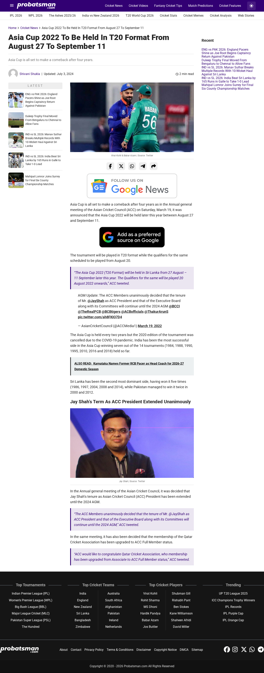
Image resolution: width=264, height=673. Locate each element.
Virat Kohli (150, 593)
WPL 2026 (35, 15)
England (82, 600)
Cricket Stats (168, 15)
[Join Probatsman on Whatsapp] (252, 651)
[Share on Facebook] (110, 166)
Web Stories (246, 15)
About (64, 650)
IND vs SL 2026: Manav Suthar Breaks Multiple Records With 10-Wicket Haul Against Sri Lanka (228, 71)
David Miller (181, 627)
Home (12, 28)
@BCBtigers (111, 312)
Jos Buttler (150, 627)
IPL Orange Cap (233, 620)
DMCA (184, 650)
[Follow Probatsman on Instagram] (235, 651)
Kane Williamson (181, 613)
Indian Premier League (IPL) (31, 593)
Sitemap (197, 650)
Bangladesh (83, 620)
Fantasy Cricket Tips (168, 6)
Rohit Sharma (150, 600)
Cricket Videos (138, 6)
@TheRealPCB (89, 312)
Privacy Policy (94, 650)
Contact (76, 650)
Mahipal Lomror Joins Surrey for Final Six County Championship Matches (42, 180)
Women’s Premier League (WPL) (30, 600)
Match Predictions (200, 6)
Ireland (113, 620)
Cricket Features (230, 6)
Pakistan (114, 613)
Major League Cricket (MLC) (31, 613)
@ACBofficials (132, 312)
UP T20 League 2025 (233, 593)
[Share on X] (121, 166)
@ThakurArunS (156, 312)
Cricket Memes (193, 15)
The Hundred (30, 627)
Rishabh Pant (181, 600)
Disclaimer (143, 650)
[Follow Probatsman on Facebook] (227, 651)
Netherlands (113, 627)
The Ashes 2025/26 (62, 15)
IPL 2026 (16, 15)
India (82, 593)
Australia (113, 593)
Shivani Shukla (30, 74)
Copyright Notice (165, 650)
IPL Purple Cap (233, 613)
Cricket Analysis (221, 15)
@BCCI (174, 306)
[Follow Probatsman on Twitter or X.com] (244, 651)
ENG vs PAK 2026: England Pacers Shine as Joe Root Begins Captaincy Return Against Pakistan (226, 53)
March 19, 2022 (150, 326)
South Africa (113, 600)
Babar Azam (150, 620)
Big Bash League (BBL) (30, 607)
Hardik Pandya (150, 613)
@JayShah (96, 301)
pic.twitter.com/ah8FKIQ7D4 (100, 317)
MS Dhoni (150, 607)
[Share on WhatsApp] (132, 166)
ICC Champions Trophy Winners (233, 600)
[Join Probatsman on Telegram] (261, 651)
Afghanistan (113, 607)
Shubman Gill (181, 593)
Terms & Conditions (120, 650)
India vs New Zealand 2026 (100, 15)
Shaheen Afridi (181, 620)
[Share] (154, 166)
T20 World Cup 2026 (140, 15)
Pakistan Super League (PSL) (31, 620)
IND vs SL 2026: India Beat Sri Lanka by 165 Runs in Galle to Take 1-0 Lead (43, 160)
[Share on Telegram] (143, 166)
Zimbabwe (83, 627)
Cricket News (114, 6)
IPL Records (233, 607)
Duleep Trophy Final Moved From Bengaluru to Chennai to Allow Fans (43, 120)
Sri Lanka (82, 613)
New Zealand (83, 607)
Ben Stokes (181, 607)
